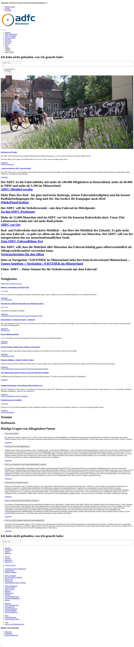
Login (6, 47)
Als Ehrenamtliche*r (11, 609)
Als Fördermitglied (10, 610)
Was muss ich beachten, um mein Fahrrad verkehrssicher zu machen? (25, 464)
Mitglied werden (10, 7)
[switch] (15, 69)
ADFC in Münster (10, 36)
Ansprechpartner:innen (12, 596)
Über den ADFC (10, 588)
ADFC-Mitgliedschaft (11, 605)
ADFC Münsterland (11, 34)
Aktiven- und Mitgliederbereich (14, 624)
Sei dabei (7, 43)
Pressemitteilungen (10, 617)
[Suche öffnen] (3, 29)
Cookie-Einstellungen (11, 635)
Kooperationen (9, 570)
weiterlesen (8, 442)
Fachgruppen (9, 581)
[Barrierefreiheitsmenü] (1, 29)
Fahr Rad (7, 39)
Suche (7, 52)
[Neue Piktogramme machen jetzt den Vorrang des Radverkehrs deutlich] (67, 369)
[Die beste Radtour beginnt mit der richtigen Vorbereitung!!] (67, 343)
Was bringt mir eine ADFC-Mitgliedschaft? (17, 446)
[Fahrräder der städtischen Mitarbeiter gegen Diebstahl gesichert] (67, 300)
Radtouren (8, 553)
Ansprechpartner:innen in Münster (15, 583)
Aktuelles (8, 32)
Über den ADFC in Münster (13, 577)
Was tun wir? (9, 579)
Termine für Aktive (10, 572)
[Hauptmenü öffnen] (5, 29)
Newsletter (8, 10)
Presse (7, 45)
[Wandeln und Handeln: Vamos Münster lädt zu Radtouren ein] (67, 382)
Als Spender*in (9, 607)
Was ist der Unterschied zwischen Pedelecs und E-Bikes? (22, 500)
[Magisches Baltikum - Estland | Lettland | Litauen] (67, 356)
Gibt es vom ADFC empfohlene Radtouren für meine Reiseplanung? (24, 520)
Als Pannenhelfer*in (11, 612)
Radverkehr (8, 41)
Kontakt (7, 600)
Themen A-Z (9, 562)
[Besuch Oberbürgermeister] (67, 330)
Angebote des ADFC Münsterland (15, 569)
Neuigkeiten (8, 550)
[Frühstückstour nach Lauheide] (67, 396)
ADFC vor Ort (9, 589)
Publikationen (9, 593)
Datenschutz (8, 633)
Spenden (7, 8)
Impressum (8, 632)
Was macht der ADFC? (12, 433)
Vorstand (7, 595)
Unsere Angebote (10, 38)
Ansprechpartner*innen (12, 619)
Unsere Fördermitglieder (12, 598)
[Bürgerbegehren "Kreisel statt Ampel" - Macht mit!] (67, 316)
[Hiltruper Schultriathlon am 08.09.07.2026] (67, 284)
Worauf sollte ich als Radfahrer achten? (16, 482)
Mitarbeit (7, 591)
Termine (7, 551)
